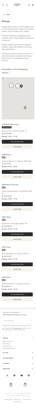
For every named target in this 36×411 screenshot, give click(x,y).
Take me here (17, 146)
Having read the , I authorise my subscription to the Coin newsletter (17, 329)
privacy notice (18, 328)
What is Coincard (7, 341)
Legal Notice (17, 401)
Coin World (6, 363)
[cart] (32, 5)
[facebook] (14, 375)
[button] (21, 86)
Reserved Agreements (9, 348)
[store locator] (29, 5)
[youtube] (21, 375)
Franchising (6, 368)
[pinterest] (29, 375)
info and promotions (17, 141)
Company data (8, 399)
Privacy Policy (27, 399)
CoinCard (5, 338)
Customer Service (8, 358)
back (8, 14)
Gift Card (5, 352)
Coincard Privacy (7, 346)
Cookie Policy (17, 399)
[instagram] (7, 375)
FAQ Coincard (6, 343)
